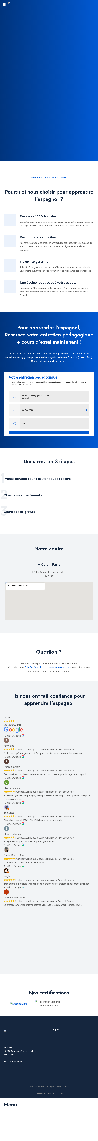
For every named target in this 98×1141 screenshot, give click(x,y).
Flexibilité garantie (34, 261)
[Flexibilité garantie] (10, 265)
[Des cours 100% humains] (10, 220)
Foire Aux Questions (34, 667)
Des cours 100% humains (38, 216)
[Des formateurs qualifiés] (10, 241)
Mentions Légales (36, 1086)
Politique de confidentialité (58, 1086)
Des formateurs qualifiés (38, 237)
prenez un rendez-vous (59, 667)
